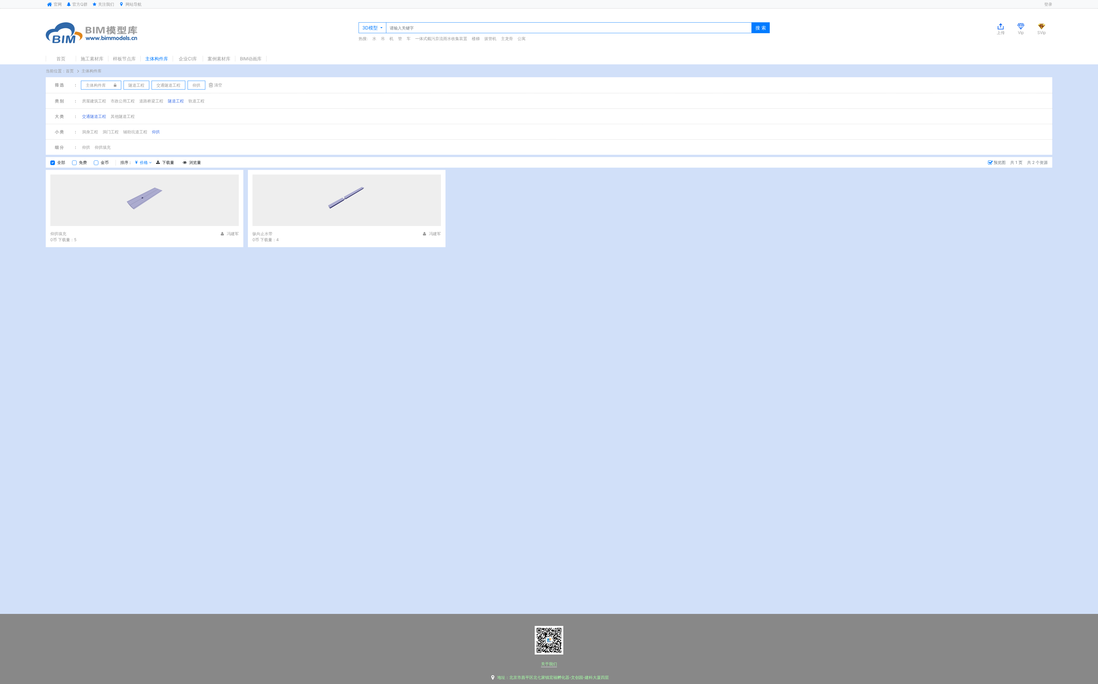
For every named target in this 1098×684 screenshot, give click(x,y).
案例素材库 (219, 59)
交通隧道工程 (94, 116)
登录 (1048, 4)
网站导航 (133, 4)
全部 (61, 162)
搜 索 (760, 28)
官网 (57, 4)
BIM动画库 (251, 59)
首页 (60, 59)
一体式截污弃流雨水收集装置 (441, 38)
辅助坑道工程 (135, 131)
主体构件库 (156, 59)
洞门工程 (111, 131)
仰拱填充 (103, 147)
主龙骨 (507, 38)
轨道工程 (196, 100)
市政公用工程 (123, 100)
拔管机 (490, 38)
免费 (83, 162)
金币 (105, 162)
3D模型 (370, 28)
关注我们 (105, 4)
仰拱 (156, 131)
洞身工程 (90, 131)
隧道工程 (176, 100)
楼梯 (476, 38)
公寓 (522, 38)
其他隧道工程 (123, 116)
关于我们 (549, 663)
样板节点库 (124, 59)
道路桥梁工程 (151, 100)
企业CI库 (188, 59)
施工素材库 (92, 59)
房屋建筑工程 (94, 100)
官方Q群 (79, 4)
